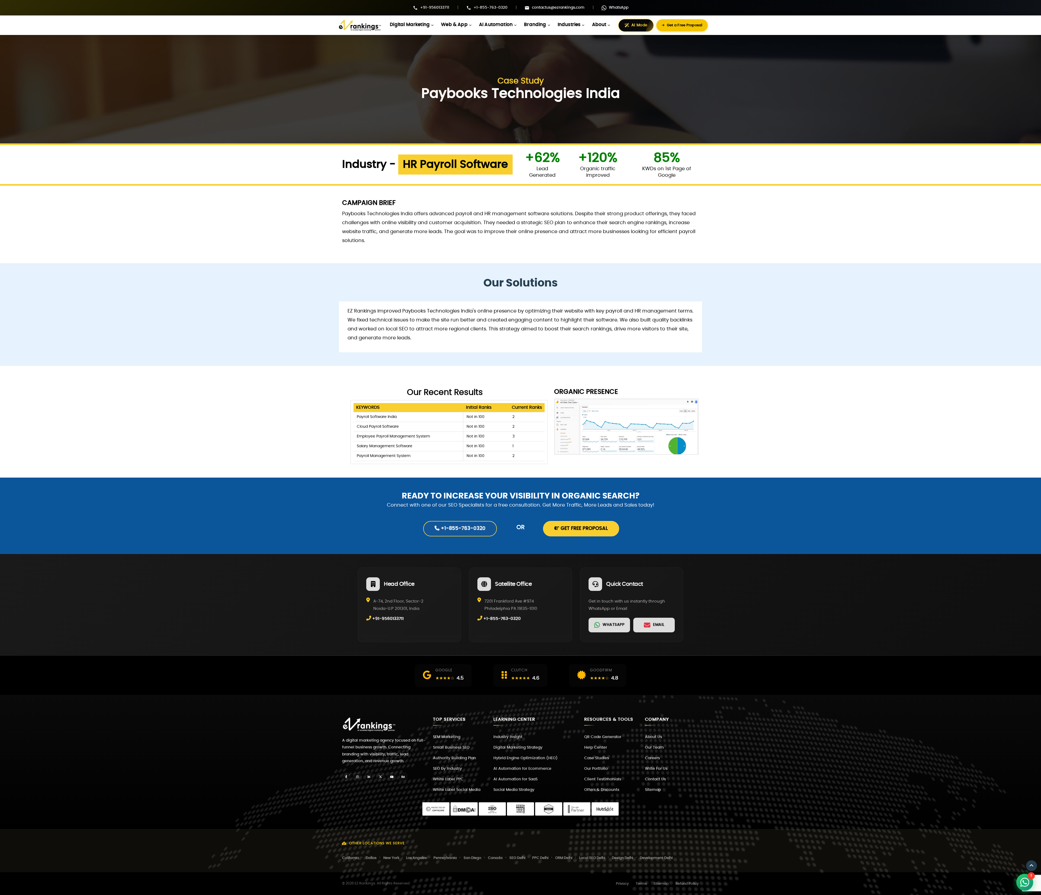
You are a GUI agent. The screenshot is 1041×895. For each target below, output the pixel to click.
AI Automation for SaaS (515, 779)
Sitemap (653, 790)
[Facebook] (346, 777)
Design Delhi (622, 858)
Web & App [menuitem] (454, 24)
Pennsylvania (445, 858)
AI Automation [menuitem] (496, 24)
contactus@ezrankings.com (558, 7)
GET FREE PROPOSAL (583, 528)
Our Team (654, 747)
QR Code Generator (602, 737)
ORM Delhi (563, 858)
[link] (609, 625)
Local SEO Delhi (592, 858)
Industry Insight (507, 737)
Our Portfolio (596, 769)
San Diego (472, 858)
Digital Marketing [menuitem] (410, 24)
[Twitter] (380, 777)
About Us (653, 737)
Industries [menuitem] (569, 24)
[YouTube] (392, 777)
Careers (652, 758)
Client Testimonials (602, 779)
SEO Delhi (517, 858)
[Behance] (403, 777)
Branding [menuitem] (535, 24)
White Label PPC (448, 779)
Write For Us (656, 769)
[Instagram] (358, 777)
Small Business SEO (451, 747)
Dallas (371, 858)
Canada (495, 858)
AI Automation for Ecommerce (522, 769)
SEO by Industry (447, 769)
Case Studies (596, 758)
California (350, 858)
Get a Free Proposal (684, 25)
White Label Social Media (456, 790)
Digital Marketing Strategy (517, 747)
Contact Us (655, 779)
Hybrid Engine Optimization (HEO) (525, 758)
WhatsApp (618, 7)
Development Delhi (656, 858)
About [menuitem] (599, 24)
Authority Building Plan (454, 758)
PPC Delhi (540, 858)
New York (391, 858)
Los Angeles (416, 858)
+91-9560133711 (434, 7)
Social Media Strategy (513, 790)
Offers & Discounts (601, 790)
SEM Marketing (446, 737)
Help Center (595, 747)
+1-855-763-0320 (490, 7)
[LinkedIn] (369, 777)
